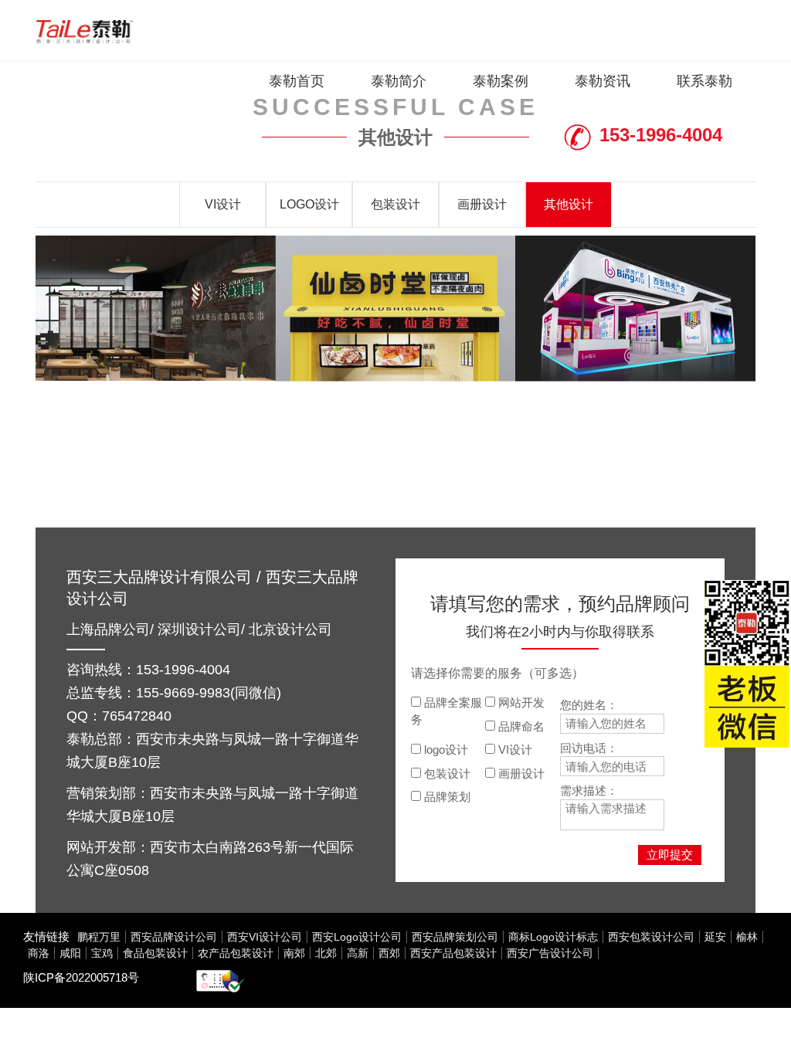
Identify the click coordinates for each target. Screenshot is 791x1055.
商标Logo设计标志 (553, 937)
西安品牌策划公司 (455, 937)
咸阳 (70, 953)
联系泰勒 (704, 81)
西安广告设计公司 (550, 953)
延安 (715, 937)
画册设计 (482, 204)
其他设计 (568, 204)
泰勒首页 (296, 81)
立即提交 (670, 854)
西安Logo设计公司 (357, 937)
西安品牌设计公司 (174, 937)
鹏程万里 (99, 937)
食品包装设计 (155, 953)
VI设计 (223, 204)
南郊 (294, 953)
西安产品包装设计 (453, 953)
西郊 (389, 953)
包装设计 (395, 204)
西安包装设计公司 (651, 937)
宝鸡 (102, 953)
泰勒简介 (398, 81)
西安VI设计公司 (264, 937)
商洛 (38, 953)
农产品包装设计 (235, 953)
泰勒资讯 (602, 81)
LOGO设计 (309, 204)
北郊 (326, 953)
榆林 (747, 937)
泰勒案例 (500, 81)
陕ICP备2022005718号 (81, 977)
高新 (357, 953)
